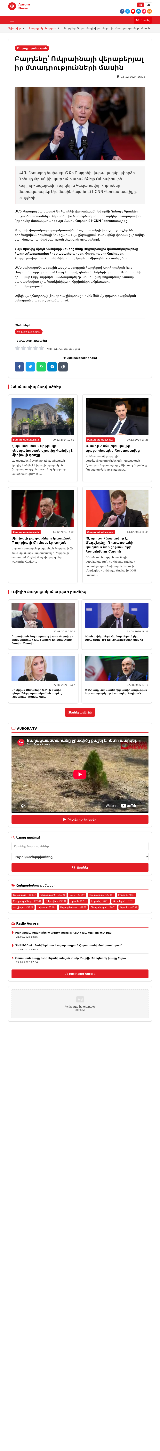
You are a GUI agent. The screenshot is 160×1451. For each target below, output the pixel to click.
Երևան (79, 901)
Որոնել (82, 867)
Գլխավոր (14, 28)
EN (148, 4)
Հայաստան (24, 895)
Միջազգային (52, 895)
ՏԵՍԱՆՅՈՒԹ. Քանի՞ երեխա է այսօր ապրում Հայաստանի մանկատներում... (69, 945)
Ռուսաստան (101, 895)
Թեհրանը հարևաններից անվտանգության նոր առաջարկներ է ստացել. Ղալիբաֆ (116, 691)
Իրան (126, 895)
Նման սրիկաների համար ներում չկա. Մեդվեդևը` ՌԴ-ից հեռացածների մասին (114, 638)
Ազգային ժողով (73, 907)
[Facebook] (122, 11)
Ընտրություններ (27, 901)
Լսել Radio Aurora (82, 974)
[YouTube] (133, 11)
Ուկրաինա (56, 901)
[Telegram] (138, 11)
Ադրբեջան (123, 901)
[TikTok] (144, 11)
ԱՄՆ (77, 895)
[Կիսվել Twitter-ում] (30, 366)
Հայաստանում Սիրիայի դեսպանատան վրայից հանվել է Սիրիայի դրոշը (42, 450)
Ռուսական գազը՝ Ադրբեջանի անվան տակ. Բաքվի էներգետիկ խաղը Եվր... (70, 958)
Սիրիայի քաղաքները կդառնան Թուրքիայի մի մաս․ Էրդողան (41, 540)
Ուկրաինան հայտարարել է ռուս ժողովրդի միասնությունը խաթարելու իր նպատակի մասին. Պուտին (42, 639)
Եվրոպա (47, 907)
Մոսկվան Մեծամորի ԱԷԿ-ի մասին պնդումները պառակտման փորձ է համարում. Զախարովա (37, 693)
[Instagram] (149, 11)
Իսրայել (99, 901)
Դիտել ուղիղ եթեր (82, 819)
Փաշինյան (23, 907)
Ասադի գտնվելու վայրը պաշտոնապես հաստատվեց (113, 448)
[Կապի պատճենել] (63, 366)
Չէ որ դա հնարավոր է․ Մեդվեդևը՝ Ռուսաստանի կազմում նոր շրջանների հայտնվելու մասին (109, 545)
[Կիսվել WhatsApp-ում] (41, 366)
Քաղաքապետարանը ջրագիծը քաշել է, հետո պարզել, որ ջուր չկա (63, 932)
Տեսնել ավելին (80, 712)
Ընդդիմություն (103, 907)
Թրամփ (128, 907)
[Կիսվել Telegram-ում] (52, 366)
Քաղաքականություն (42, 28)
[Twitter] (127, 11)
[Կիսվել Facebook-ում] (19, 366)
